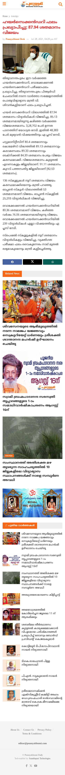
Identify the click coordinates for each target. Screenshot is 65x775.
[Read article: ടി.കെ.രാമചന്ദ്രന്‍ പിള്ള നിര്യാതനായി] (11, 666)
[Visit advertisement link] (32, 503)
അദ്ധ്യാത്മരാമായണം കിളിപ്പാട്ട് (41, 595)
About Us (14, 730)
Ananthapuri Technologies (39, 758)
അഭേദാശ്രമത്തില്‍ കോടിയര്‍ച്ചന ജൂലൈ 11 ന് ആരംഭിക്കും (38, 613)
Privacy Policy (44, 730)
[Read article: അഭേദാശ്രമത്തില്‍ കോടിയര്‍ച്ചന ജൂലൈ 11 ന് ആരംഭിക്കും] (11, 614)
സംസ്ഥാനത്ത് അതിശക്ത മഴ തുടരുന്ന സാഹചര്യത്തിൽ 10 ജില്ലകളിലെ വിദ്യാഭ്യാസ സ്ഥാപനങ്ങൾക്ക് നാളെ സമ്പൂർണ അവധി (31, 471)
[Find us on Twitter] (30, 766)
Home (5, 16)
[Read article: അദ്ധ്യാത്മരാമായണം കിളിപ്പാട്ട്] (11, 599)
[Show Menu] (4, 4)
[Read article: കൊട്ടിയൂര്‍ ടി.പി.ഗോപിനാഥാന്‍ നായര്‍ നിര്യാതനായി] (11, 651)
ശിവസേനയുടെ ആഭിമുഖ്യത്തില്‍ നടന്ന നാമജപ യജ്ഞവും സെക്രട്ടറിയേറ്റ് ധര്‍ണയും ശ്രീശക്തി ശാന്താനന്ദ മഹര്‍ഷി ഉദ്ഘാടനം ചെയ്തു (31, 335)
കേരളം (14, 16)
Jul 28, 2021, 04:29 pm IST (44, 39)
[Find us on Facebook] (27, 766)
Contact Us (28, 730)
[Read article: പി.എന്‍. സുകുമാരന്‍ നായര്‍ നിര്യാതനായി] (11, 680)
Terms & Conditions (32, 733)
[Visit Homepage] (32, 4)
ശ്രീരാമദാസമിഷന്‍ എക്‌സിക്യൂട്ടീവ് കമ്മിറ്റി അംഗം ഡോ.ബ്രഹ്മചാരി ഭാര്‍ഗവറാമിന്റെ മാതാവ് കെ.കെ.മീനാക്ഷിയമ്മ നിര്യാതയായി (42, 698)
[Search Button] (60, 4)
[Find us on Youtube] (35, 766)
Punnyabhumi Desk (15, 39)
